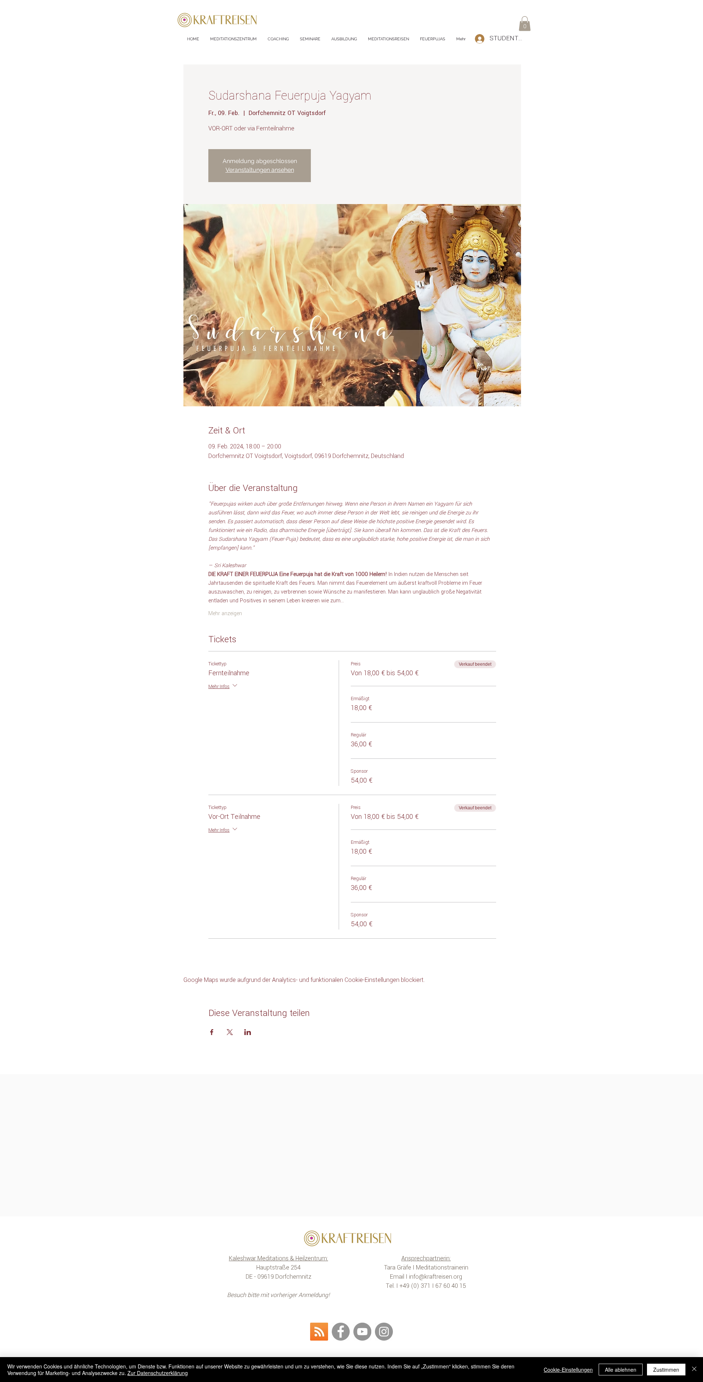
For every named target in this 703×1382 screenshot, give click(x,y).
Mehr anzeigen (225, 614)
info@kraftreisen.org (435, 1276)
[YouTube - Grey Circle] (362, 1332)
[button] (524, 23)
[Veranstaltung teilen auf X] (229, 1032)
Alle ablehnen (620, 1369)
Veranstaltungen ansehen (260, 169)
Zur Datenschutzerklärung (157, 1373)
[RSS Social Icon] (319, 1332)
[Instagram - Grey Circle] (384, 1332)
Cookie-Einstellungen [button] (568, 1369)
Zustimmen (666, 1369)
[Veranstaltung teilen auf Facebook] (211, 1032)
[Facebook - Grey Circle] (341, 1332)
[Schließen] (694, 1369)
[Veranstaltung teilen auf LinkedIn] (247, 1032)
